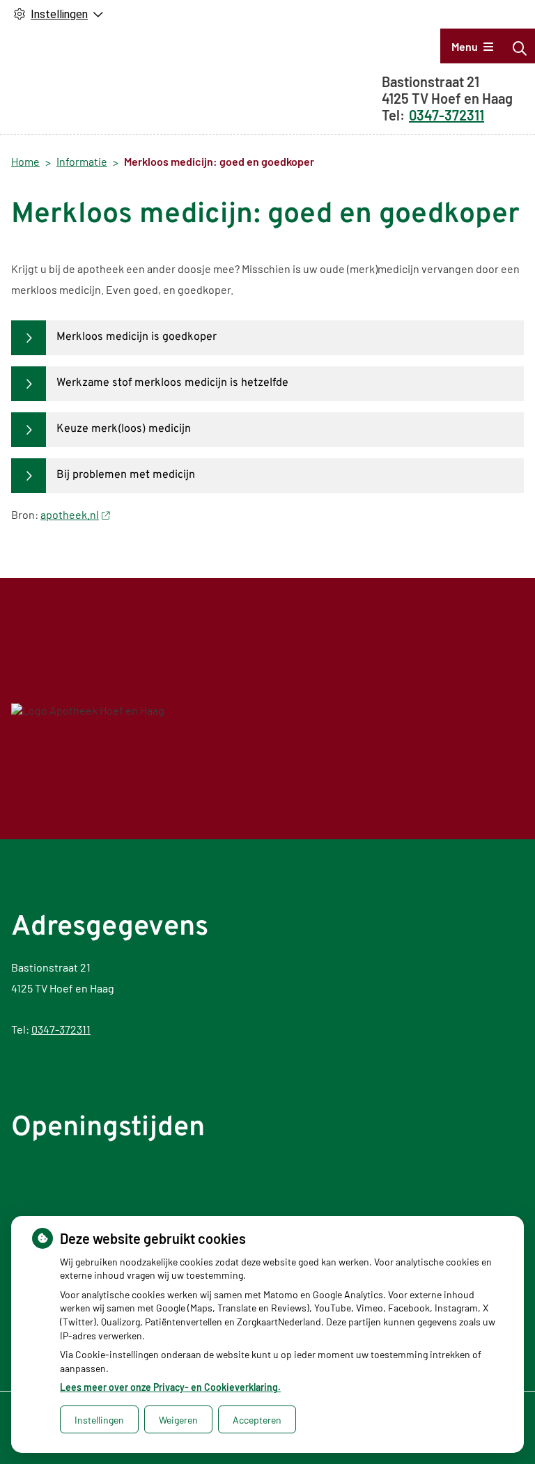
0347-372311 (61, 1029)
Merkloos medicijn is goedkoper (136, 337)
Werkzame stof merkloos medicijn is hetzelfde (172, 383)
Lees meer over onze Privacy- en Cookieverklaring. (170, 1387)
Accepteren (257, 1420)
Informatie (81, 161)
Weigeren (178, 1420)
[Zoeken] (519, 48)
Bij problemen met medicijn (125, 475)
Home (25, 161)
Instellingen (99, 1420)
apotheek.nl (69, 514)
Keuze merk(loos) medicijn (123, 429)
